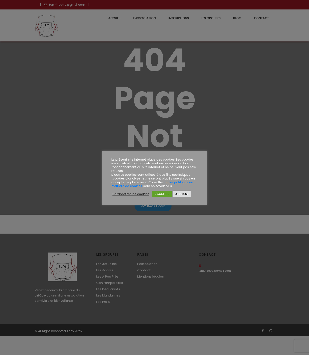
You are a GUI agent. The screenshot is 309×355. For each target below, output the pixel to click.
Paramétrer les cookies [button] (130, 194)
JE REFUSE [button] (181, 194)
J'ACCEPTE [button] (162, 194)
